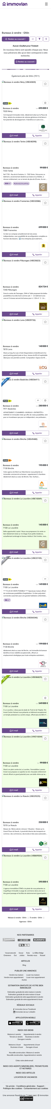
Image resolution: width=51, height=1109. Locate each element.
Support (41, 1086)
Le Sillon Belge (38, 953)
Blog (24, 965)
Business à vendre (32, 1037)
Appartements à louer (32, 1045)
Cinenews (7, 955)
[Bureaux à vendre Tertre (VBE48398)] (25, 152)
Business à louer (17, 1047)
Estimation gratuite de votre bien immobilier (25, 986)
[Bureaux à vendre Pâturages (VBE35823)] (25, 271)
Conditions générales (26, 1086)
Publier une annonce (26, 971)
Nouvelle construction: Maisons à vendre (24, 1053)
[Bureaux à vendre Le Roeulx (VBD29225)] (25, 807)
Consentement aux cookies (36, 1088)
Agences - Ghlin (25, 922)
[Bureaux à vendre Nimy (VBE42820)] (25, 93)
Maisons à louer (15, 1045)
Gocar (21, 953)
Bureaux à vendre (11, 108)
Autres (24, 980)
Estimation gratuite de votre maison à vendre (24, 992)
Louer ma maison (33, 975)
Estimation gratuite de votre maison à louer (24, 994)
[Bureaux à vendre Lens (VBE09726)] (25, 331)
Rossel (42, 955)
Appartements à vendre (32, 1034)
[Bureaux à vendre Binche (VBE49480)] (25, 450)
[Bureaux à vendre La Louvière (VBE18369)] (25, 509)
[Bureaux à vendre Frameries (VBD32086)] (25, 212)
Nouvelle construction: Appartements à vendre (24, 1055)
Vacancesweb (10, 953)
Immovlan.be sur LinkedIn (25, 1012)
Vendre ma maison (16, 975)
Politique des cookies (13, 1088)
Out (15, 955)
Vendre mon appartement (13, 977)
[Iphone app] (33, 1023)
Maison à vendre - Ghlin (17, 918)
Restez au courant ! (26, 61)
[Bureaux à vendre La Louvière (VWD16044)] (25, 747)
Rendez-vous (32, 955)
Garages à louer (32, 1047)
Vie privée (10, 1086)
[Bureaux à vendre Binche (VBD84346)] (25, 628)
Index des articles (25, 1073)
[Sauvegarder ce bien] (45, 83)
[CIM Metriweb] (26, 1099)
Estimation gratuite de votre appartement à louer (24, 999)
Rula (28, 953)
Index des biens (25, 1030)
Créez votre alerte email (24, 1060)
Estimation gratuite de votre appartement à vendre (24, 997)
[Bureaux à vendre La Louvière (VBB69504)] (25, 866)
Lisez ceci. (32, 1095)
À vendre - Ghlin (36, 918)
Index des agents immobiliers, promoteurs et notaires (25, 1067)
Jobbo (21, 955)
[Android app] (15, 1023)
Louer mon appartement (35, 977)
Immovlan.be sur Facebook (25, 1009)
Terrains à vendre (16, 1037)
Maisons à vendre (14, 1034)
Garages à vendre (24, 1039)
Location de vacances (25, 1077)
